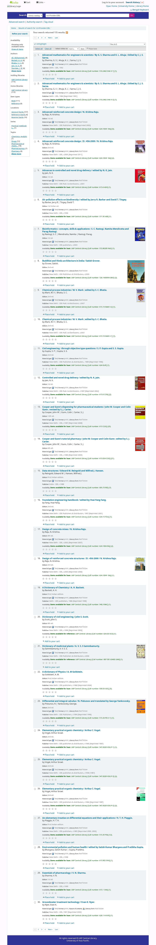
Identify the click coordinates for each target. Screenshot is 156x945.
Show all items (17, 49)
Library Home (142, 6)
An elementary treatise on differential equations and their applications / (87, 818)
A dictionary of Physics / (62, 671)
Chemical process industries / (74, 290)
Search (22, 15)
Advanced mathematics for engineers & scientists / (92, 56)
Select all (39, 48)
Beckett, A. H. (16, 60)
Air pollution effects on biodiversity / (84, 199)
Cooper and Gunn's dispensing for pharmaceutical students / (86, 408)
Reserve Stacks (17, 117)
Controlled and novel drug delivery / (71, 377)
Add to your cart (66, 78)
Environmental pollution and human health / (93, 847)
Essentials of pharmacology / (64, 872)
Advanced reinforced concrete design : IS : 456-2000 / (77, 141)
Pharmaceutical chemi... (17, 145)
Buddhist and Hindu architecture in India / (71, 260)
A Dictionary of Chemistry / (63, 587)
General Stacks (17, 112)
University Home (126, 6)
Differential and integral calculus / (86, 701)
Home (13, 28)
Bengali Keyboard (140, 9)
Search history (133, 2)
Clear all (48, 48)
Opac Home (111, 6)
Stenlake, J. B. (16, 68)
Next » (50, 38)
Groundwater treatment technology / (68, 902)
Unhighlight (41, 44)
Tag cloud (48, 22)
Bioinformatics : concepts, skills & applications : (85, 230)
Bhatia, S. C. (16, 63)
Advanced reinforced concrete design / (70, 112)
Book (13, 101)
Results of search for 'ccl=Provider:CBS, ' (35, 28)
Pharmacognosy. (18, 148)
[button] (27, 2)
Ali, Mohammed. (18, 58)
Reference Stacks (18, 114)
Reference (15, 103)
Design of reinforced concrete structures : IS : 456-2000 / (79, 558)
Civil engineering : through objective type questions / (83, 348)
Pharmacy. (15, 151)
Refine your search (20, 34)
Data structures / (73, 470)
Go (132, 15)
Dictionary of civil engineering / (65, 616)
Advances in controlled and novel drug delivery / (77, 170)
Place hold (49, 78)
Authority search (34, 22)
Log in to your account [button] (113, 2)
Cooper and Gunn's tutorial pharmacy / (86, 440)
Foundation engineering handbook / (74, 500)
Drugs (13, 141)
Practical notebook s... (18, 127)
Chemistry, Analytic (19, 136)
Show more (16, 71)
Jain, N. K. (15, 66)
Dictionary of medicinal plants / (71, 646)
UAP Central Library (16, 2)
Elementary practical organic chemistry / (71, 730)
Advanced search (17, 22)
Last (56, 38)
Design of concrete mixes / (64, 529)
